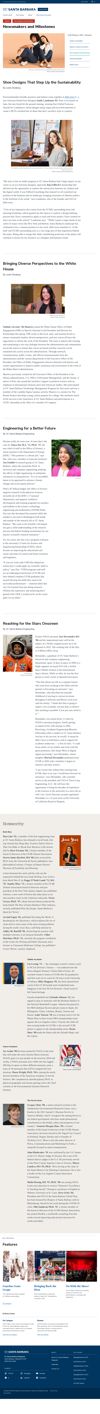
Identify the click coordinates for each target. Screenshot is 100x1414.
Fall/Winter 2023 (80, 1370)
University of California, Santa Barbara (14, 2)
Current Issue (7, 15)
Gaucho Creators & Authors (79, 47)
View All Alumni (42, 1334)
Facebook (42, 1378)
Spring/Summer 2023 (81, 1375)
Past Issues (20, 15)
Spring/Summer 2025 (81, 1357)
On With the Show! (77, 1286)
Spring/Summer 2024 (81, 1366)
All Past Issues (79, 1383)
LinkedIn (26, 1378)
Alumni (7, 21)
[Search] (93, 2)
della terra (69, 97)
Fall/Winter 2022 (80, 1379)
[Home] (20, 10)
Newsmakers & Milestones (23, 21)
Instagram (27, 1373)
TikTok (10, 1373)
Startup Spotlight (76, 59)
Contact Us (55, 1369)
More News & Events (43, 15)
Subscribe (84, 2)
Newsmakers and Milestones (80, 53)
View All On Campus (10, 1334)
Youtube (42, 1373)
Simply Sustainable (76, 41)
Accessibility (6, 1393)
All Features (7, 1303)
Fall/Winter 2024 (80, 1362)
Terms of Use (53, 1391)
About (30, 15)
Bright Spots (74, 65)
